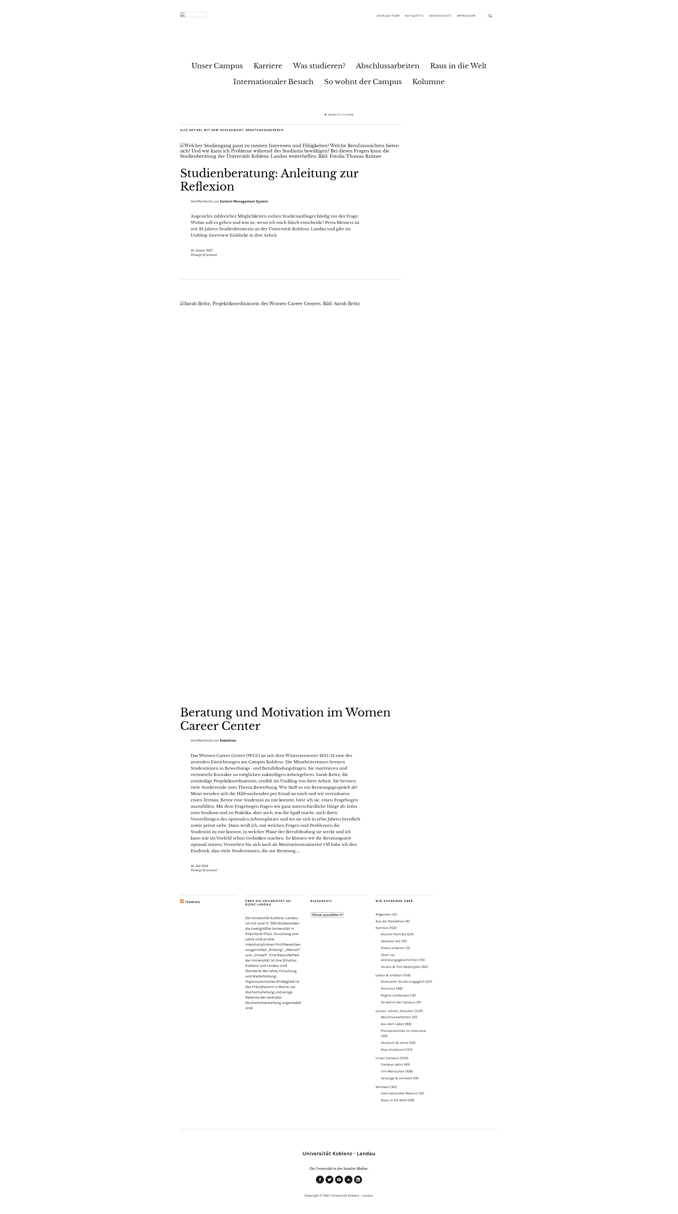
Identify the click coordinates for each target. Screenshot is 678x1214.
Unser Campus (217, 66)
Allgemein (383, 914)
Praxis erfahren (393, 948)
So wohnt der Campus (363, 82)
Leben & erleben (389, 975)
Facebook (320, 1183)
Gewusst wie (390, 941)
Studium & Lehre (394, 1043)
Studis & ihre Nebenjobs (401, 967)
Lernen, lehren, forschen (395, 1011)
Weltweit (383, 1087)
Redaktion (228, 740)
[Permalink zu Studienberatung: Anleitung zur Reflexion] (291, 156)
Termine (192, 902)
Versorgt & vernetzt (204, 255)
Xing (349, 1183)
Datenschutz (440, 15)
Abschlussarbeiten (388, 66)
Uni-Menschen (392, 1071)
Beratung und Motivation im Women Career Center (285, 719)
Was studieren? (319, 66)
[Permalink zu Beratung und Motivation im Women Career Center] (291, 303)
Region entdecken (395, 995)
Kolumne (428, 82)
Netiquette (414, 15)
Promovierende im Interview (403, 1031)
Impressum (466, 15)
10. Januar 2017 (202, 250)
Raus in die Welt (458, 66)
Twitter (329, 1183)
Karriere (267, 66)
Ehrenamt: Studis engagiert (403, 981)
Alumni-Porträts (393, 934)
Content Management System (244, 201)
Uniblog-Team (388, 15)
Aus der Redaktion (390, 921)
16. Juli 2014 (199, 866)
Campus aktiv (392, 1064)
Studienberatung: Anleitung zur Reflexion (269, 179)
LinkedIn (358, 1183)
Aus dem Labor (392, 1024)
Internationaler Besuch (273, 82)
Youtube (339, 1183)
